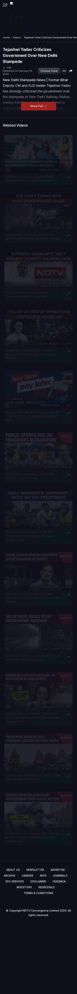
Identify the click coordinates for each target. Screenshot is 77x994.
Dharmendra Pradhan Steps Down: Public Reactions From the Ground (30, 476)
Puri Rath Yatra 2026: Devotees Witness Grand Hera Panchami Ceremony (33, 777)
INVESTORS (24, 887)
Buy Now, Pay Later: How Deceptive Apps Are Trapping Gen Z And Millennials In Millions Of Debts (33, 416)
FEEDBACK (59, 881)
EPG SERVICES (14, 881)
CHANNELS (60, 875)
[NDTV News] (18, 16)
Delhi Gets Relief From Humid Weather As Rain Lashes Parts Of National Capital (33, 657)
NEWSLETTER (35, 869)
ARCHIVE (9, 875)
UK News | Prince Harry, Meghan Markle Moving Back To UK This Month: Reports (30, 178)
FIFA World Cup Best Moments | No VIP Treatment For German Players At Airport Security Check (29, 536)
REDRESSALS (46, 887)
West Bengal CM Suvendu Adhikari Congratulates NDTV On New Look (26, 294)
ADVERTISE (58, 869)
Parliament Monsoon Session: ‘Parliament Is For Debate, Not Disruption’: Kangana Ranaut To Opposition (32, 717)
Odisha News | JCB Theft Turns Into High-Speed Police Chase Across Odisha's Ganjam (32, 236)
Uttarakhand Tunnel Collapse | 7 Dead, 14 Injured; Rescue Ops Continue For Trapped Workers (31, 354)
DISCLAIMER (38, 881)
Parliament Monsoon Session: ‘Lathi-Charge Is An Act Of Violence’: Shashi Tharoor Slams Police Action (33, 837)
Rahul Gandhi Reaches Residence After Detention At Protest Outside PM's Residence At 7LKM (32, 598)
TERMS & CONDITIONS (38, 893)
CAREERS (27, 875)
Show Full (37, 106)
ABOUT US (13, 869)
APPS (43, 875)
